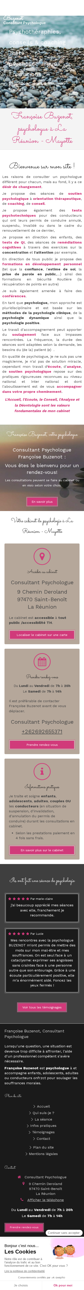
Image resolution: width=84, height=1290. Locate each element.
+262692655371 (42, 731)
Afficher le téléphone (45, 1200)
